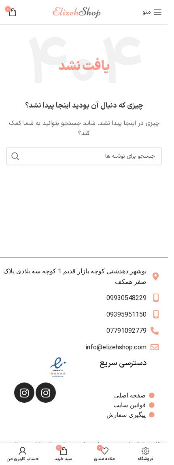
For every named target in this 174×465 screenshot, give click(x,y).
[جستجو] (15, 156)
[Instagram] (46, 393)
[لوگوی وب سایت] (79, 12)
